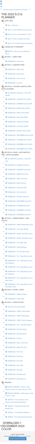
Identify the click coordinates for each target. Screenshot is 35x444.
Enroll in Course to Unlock (17, 439)
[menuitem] (1, 4)
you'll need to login (25, 436)
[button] (1, 2)
